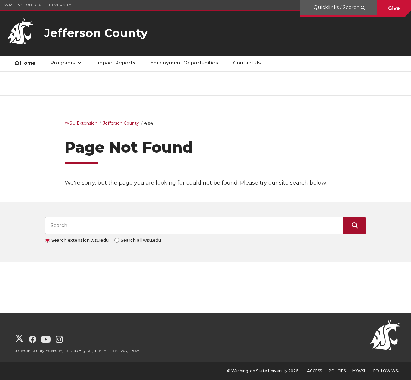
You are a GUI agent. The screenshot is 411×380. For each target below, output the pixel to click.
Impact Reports (115, 63)
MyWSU (359, 371)
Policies (337, 371)
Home (28, 63)
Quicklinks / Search (337, 7)
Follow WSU (386, 371)
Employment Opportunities (184, 63)
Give (394, 8)
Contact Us (247, 63)
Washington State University (37, 5)
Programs (63, 63)
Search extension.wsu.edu (80, 240)
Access (314, 371)
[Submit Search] (354, 225)
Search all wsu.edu (141, 240)
